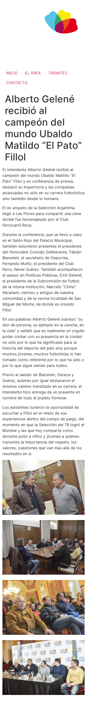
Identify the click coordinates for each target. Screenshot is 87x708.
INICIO (12, 73)
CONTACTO (17, 82)
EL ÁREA (33, 73)
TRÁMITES (57, 73)
